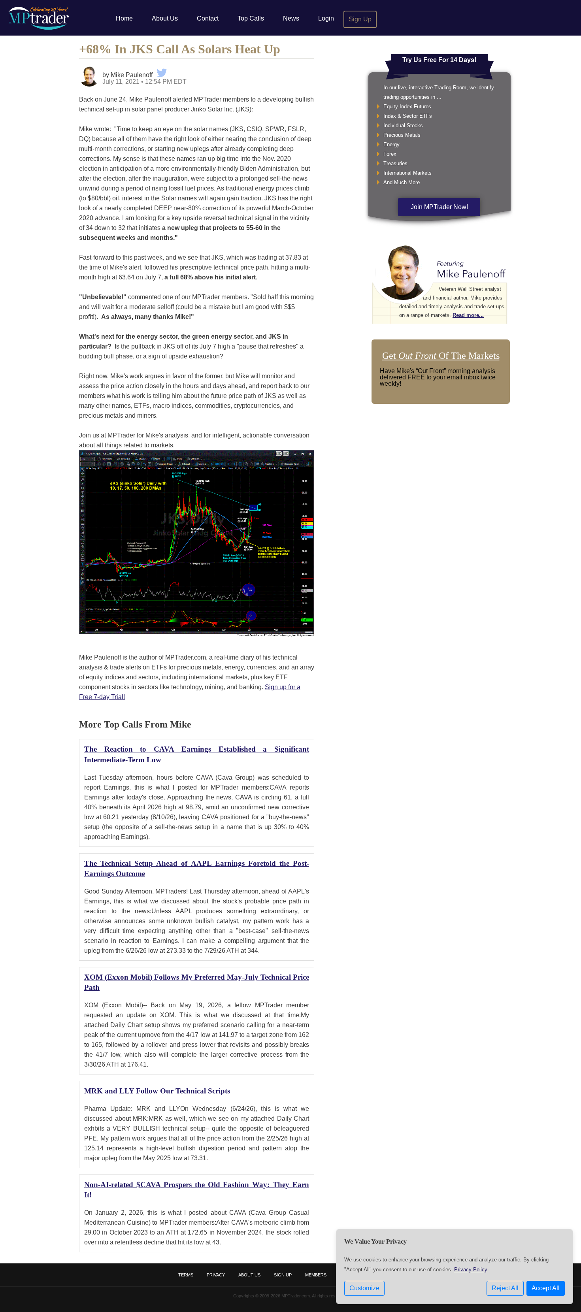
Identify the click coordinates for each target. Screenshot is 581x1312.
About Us (165, 18)
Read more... (468, 315)
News (291, 18)
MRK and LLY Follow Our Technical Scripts (157, 1091)
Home (124, 18)
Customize (364, 1288)
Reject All (505, 1288)
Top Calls (251, 18)
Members (315, 1274)
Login (326, 18)
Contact (208, 18)
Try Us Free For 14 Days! (439, 60)
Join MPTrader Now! (439, 207)
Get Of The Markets (441, 356)
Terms (185, 1274)
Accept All (546, 1288)
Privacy (216, 1274)
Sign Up (360, 19)
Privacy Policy (470, 1269)
